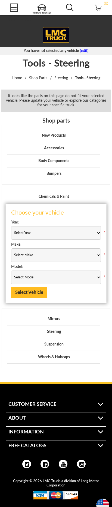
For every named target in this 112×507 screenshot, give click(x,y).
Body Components (53, 161)
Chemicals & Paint (54, 197)
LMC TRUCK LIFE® (20, 16)
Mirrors (54, 319)
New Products (54, 135)
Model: (17, 267)
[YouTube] (63, 464)
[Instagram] (81, 464)
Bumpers (53, 174)
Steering (54, 332)
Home (17, 78)
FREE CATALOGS (18, 20)
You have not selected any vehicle (51, 51)
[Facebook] (45, 464)
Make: (16, 244)
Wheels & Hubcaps (54, 357)
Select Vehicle (29, 292)
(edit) (84, 51)
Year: (15, 222)
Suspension (54, 344)
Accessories (54, 148)
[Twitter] (26, 464)
